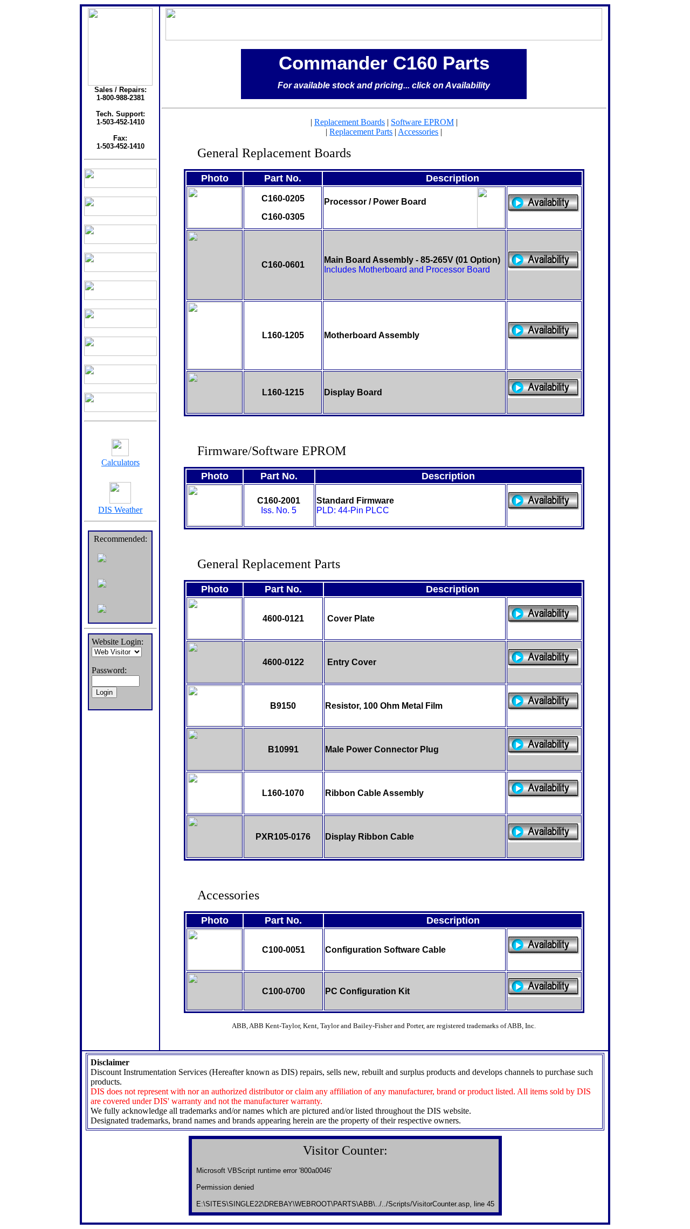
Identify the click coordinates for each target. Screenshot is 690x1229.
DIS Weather (120, 509)
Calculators (120, 462)
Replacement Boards (349, 122)
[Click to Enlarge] (215, 224)
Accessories (418, 131)
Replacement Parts (360, 131)
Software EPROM (422, 122)
